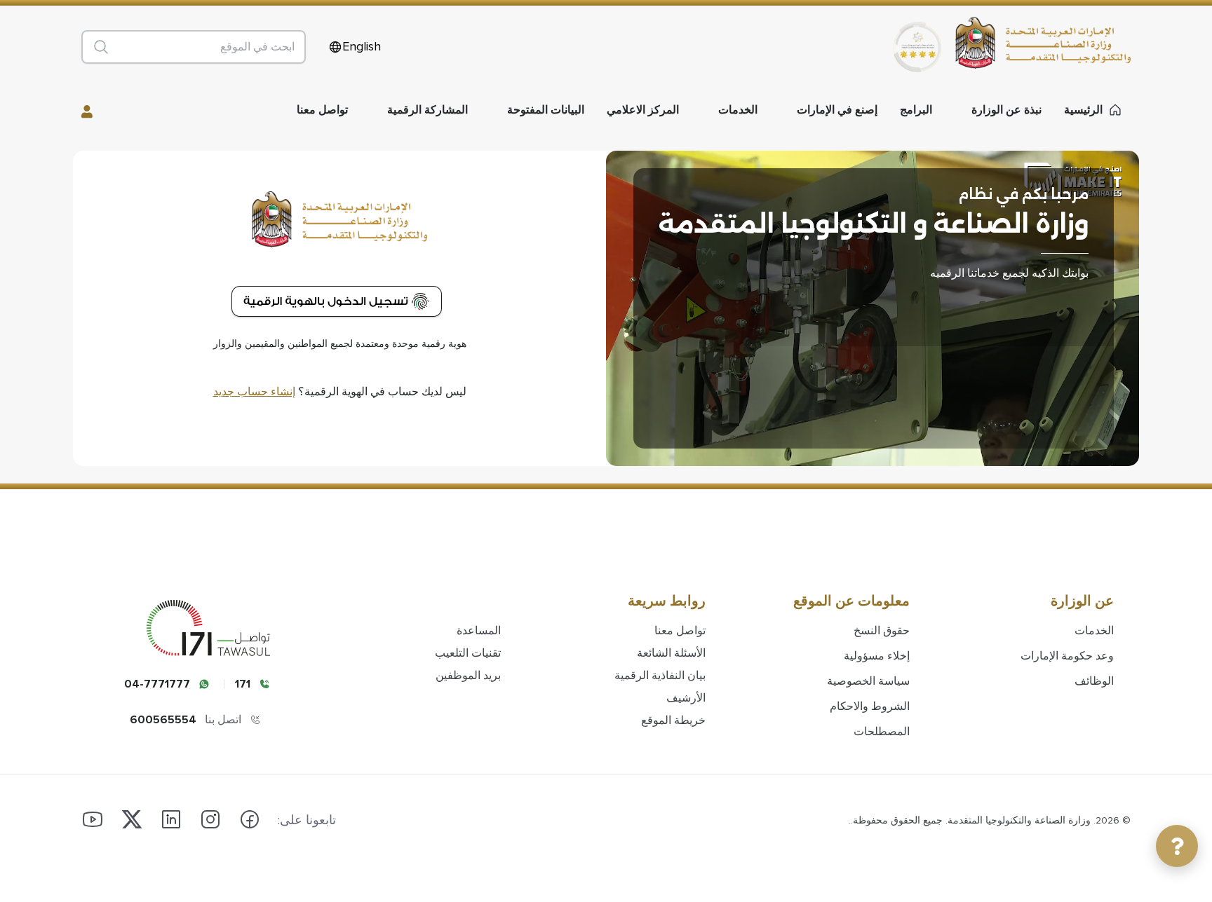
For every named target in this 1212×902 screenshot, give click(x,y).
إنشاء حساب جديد (254, 391)
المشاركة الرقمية (427, 110)
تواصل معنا (322, 110)
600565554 (163, 719)
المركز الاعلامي (643, 110)
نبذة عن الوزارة (1006, 110)
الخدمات (738, 110)
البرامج (916, 110)
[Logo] (1050, 43)
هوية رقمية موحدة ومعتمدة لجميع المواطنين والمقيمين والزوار (339, 344)
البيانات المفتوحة (545, 110)
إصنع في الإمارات (837, 110)
